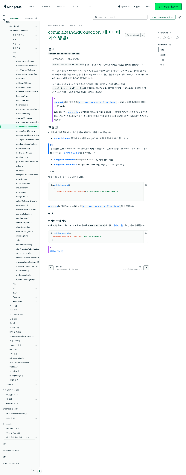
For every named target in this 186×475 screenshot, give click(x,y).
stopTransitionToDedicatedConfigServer (27, 258)
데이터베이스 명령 (75, 25)
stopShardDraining (24, 253)
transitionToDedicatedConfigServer (27, 266)
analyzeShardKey (23, 87)
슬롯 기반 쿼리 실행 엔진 (19, 362)
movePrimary (22, 188)
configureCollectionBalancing (27, 140)
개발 (63, 25)
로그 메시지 (14, 327)
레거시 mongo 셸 (16, 375)
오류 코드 (13, 319)
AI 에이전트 (10, 403)
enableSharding (23, 148)
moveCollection (23, 183)
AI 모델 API (10, 395)
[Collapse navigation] (39, 471)
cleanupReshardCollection (27, 122)
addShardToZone (23, 83)
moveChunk (21, 179)
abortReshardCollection (26, 65)
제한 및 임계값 (15, 332)
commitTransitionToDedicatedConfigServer (27, 135)
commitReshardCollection (27, 127)
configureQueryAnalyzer (26, 144)
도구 (5, 457)
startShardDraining (24, 244)
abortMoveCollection (25, 61)
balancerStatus (22, 100)
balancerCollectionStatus (27, 92)
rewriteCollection (23, 218)
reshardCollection (24, 214)
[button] (123, 6)
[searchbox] (120, 17)
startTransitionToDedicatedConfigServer (27, 249)
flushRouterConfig (24, 153)
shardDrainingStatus (24, 231)
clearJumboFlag (23, 113)
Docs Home (53, 25)
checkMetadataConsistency (27, 109)
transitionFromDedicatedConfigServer (27, 262)
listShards (20, 170)
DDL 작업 (13, 306)
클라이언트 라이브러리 (11, 450)
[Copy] (146, 185)
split (18, 240)
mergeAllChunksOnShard (27, 175)
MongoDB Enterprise (64, 159)
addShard (20, 79)
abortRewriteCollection (26, 70)
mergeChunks (22, 196)
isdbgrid (19, 166)
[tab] (14, 17)
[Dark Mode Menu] (180, 17)
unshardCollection (24, 275)
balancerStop (22, 105)
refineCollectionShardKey (27, 201)
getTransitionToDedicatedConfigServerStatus (27, 161)
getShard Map (22, 157)
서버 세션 (13, 354)
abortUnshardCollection (26, 74)
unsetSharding (22, 271)
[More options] (142, 35)
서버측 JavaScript (17, 358)
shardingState (22, 236)
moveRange (21, 192)
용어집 (12, 323)
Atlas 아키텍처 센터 (11, 463)
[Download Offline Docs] (33, 470)
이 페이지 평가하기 (165, 33)
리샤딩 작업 (118, 225)
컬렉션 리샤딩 (56, 251)
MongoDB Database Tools (20, 336)
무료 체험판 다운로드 (168, 6)
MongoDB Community (65, 164)
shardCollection (23, 227)
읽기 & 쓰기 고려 (16, 314)
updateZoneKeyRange (26, 279)
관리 (5, 444)
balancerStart (22, 96)
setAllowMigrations (24, 223)
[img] (159, 37)
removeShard (22, 205)
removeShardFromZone (26, 210)
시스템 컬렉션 (15, 371)
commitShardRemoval (25, 131)
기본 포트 (13, 310)
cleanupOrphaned (24, 118)
